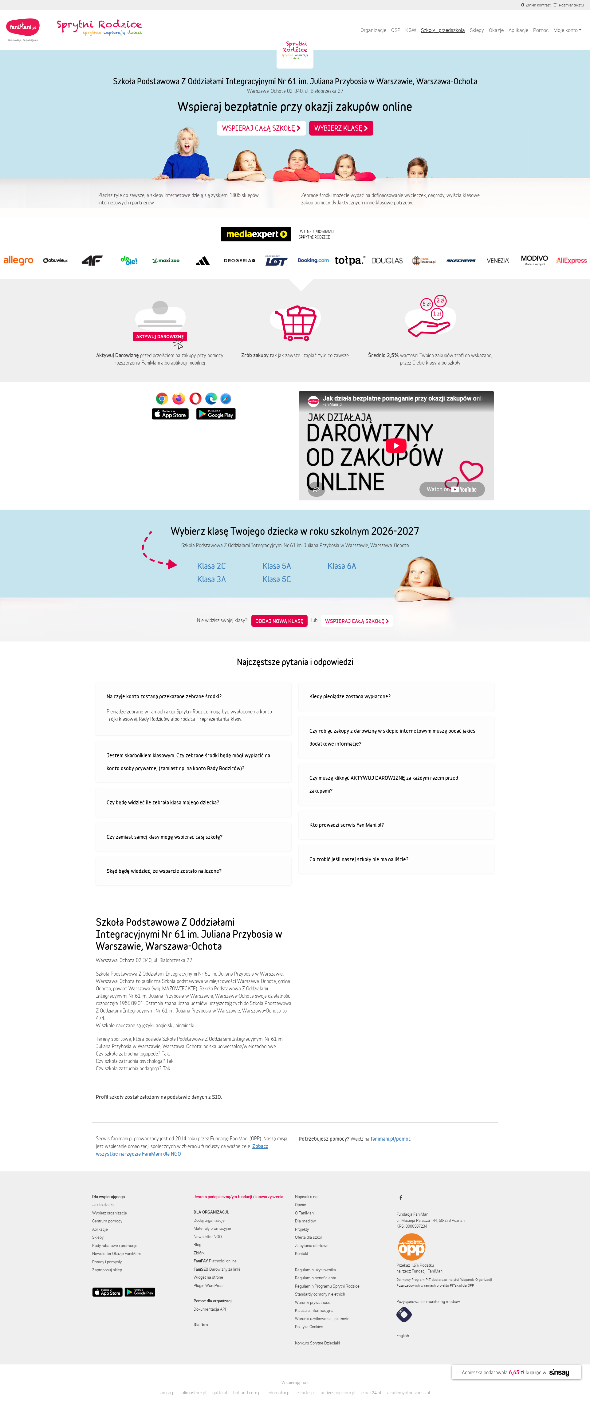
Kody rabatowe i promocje (114, 1245)
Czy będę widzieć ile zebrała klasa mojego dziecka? (163, 802)
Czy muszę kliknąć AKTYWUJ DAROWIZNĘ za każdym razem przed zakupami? (383, 784)
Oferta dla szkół (308, 1237)
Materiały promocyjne (212, 1228)
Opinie (300, 1204)
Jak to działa (103, 1204)
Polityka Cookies (309, 1326)
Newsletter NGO (208, 1236)
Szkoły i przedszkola (443, 30)
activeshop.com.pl (338, 1392)
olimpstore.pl (194, 1392)
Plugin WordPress (209, 1285)
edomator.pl (279, 1392)
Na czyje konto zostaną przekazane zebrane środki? (164, 696)
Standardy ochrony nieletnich (320, 1294)
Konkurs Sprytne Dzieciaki (317, 1343)
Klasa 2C (211, 565)
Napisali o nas (307, 1196)
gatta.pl (219, 1392)
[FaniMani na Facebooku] (399, 1197)
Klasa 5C (276, 579)
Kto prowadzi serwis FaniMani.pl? (346, 825)
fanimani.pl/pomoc (391, 1138)
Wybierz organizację (109, 1213)
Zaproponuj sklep (107, 1270)
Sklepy (477, 30)
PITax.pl (456, 1285)
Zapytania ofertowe (311, 1245)
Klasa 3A (211, 579)
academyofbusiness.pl (408, 1392)
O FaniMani (305, 1213)
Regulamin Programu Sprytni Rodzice (327, 1286)
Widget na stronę (208, 1277)
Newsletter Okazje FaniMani (116, 1253)
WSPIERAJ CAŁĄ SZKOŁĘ (259, 128)
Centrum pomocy (107, 1221)
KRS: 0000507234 (411, 1226)
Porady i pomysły (107, 1262)
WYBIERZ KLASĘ (339, 128)
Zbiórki (199, 1253)
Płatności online (215, 1261)
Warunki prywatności (313, 1302)
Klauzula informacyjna (314, 1310)
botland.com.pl (247, 1392)
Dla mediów (305, 1221)
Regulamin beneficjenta (315, 1278)
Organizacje (373, 30)
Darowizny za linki (217, 1269)
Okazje (496, 30)
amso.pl (167, 1392)
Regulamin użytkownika (315, 1270)
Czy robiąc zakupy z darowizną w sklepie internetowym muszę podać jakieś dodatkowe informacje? (392, 737)
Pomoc (541, 30)
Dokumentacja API (210, 1309)
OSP (395, 30)
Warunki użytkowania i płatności (322, 1318)
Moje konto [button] (565, 30)
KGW (410, 30)
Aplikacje (518, 30)
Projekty (302, 1229)
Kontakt (301, 1253)
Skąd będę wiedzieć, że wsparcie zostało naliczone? (164, 871)
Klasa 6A (342, 565)
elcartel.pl (306, 1392)
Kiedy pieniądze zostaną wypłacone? (350, 696)
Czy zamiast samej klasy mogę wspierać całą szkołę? (164, 837)
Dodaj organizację (209, 1220)
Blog (197, 1244)
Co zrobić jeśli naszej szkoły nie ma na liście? (358, 859)
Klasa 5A (276, 565)
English (402, 1335)
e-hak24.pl (371, 1392)
